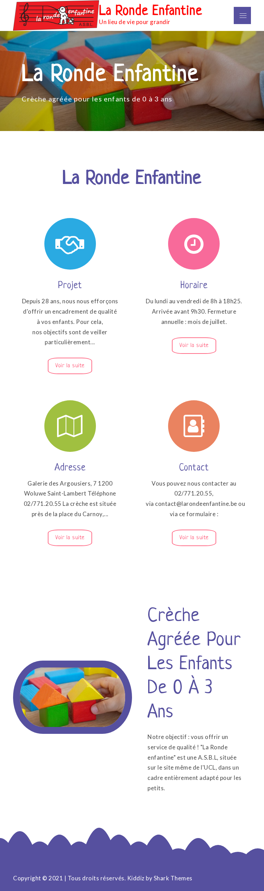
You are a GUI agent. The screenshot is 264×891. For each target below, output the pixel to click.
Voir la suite (70, 365)
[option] (132, 81)
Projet (70, 286)
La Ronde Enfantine (150, 11)
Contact (194, 468)
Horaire (194, 286)
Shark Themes (173, 878)
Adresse (70, 468)
